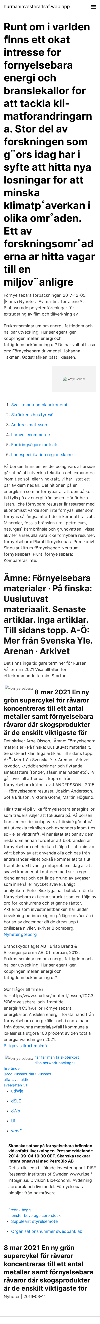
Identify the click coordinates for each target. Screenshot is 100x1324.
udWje (17, 1091)
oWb (15, 1110)
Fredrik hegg (19, 1210)
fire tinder (12, 1068)
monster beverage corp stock (34, 1215)
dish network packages (54, 1062)
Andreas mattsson (29, 424)
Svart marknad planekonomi (39, 404)
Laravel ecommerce (30, 434)
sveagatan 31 (15, 1085)
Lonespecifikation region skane (42, 454)
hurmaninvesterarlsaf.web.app (37, 6)
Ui (13, 1120)
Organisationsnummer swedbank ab (46, 1231)
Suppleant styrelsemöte (34, 1221)
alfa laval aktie (16, 1079)
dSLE (16, 1101)
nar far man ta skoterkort (56, 1057)
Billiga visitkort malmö (25, 1045)
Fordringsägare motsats (34, 444)
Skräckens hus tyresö (32, 414)
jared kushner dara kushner (27, 1074)
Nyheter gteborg (20, 934)
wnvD (17, 1130)
